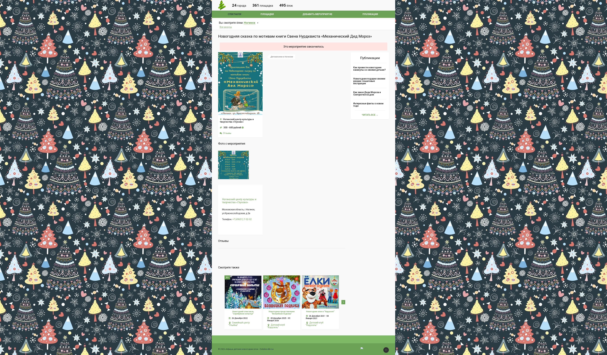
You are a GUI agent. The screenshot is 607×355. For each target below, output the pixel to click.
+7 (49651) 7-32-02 (242, 219)
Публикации (370, 14)
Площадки (267, 14)
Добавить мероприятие (317, 14)
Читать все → (370, 115)
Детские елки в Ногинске (281, 57)
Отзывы (227, 133)
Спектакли (234, 14)
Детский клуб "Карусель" (276, 326)
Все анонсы (226, 27)
